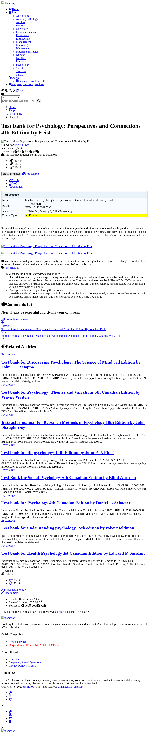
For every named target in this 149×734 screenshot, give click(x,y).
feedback (65, 611)
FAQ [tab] (14, 183)
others (19, 74)
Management (23, 41)
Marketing (22, 45)
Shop (14, 12)
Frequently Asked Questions (27, 84)
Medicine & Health (27, 51)
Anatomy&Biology (27, 19)
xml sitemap (65, 686)
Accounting (22, 15)
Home (15, 9)
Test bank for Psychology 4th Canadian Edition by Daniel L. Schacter (66, 502)
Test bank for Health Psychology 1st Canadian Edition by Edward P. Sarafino (73, 553)
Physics (20, 61)
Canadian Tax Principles (32, 81)
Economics (22, 35)
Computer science (26, 32)
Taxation (21, 71)
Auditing (21, 22)
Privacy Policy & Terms (22, 665)
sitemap (78, 686)
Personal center (17, 641)
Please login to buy (15, 589)
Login (21, 90)
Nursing (20, 54)
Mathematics (23, 48)
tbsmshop (28, 686)
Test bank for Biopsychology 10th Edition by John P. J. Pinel (57, 452)
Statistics (21, 68)
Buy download (12, 173)
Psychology (22, 64)
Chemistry (22, 28)
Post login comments (16, 319)
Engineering (23, 38)
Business (21, 25)
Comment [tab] (17, 186)
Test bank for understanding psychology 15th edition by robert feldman (67, 528)
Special (15, 77)
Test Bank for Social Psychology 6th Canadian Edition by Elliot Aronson (68, 477)
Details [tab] (15, 180)
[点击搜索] (38, 101)
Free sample (32, 173)
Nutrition (21, 58)
